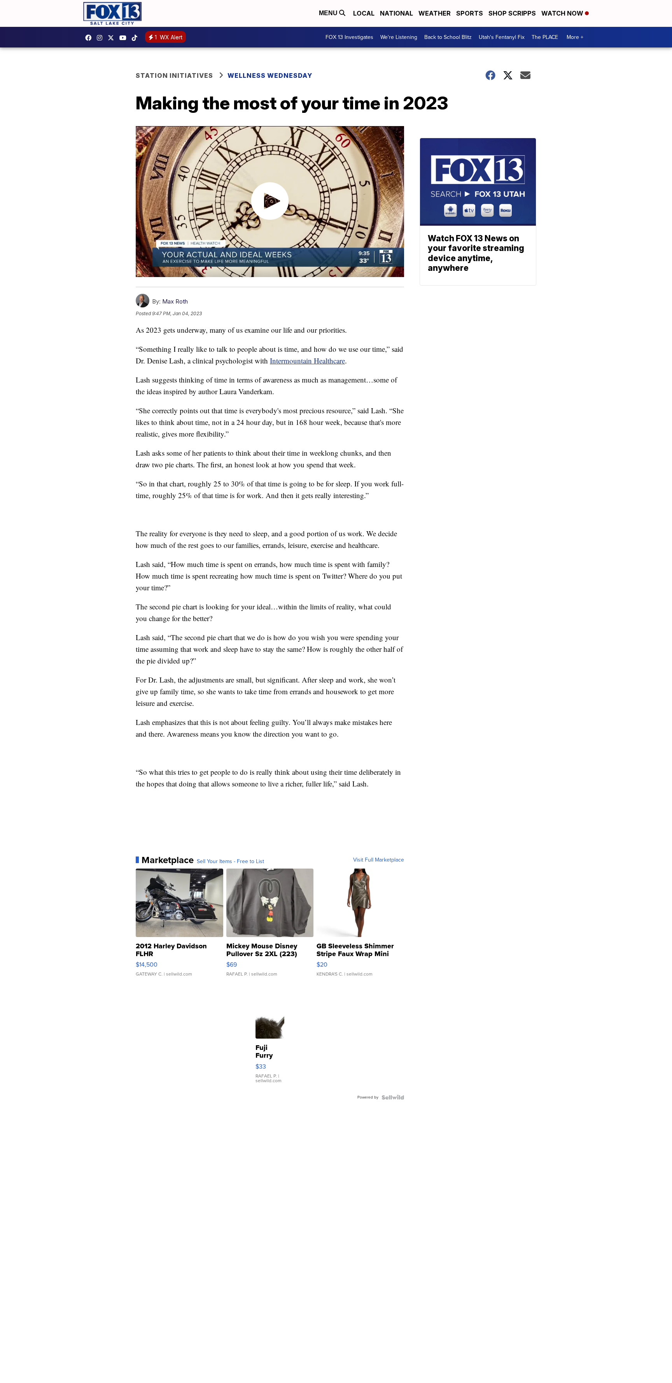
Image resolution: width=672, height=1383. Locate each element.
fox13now (101, 38)
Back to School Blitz (448, 37)
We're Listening (398, 37)
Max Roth (175, 301)
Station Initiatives (174, 75)
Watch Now (563, 13)
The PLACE (545, 37)
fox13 (113, 38)
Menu (329, 13)
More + (575, 37)
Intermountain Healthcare (307, 360)
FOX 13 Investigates (349, 37)
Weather (434, 13)
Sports (469, 13)
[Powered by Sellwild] (393, 1097)
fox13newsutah (90, 38)
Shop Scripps (512, 13)
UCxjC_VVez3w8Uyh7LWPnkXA (124, 38)
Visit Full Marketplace (378, 860)
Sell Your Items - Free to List (230, 861)
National (396, 13)
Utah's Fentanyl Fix (502, 37)
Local (363, 13)
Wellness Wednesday (270, 75)
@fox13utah (136, 38)
